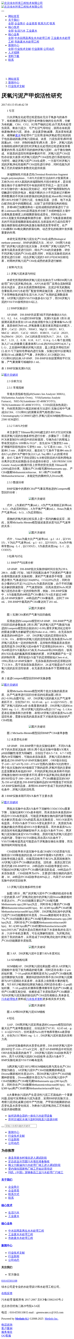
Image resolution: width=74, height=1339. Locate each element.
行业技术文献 (16, 86)
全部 (11, 23)
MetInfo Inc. (51, 1318)
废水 (18, 135)
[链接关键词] (9, 374)
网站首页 (13, 16)
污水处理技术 (9, 999)
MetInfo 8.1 (22, 1318)
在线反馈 (6, 1293)
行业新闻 (13, 1139)
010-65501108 (9, 1280)
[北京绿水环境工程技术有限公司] (37, 5)
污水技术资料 (34, 999)
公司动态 (13, 1143)
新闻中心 (13, 82)
